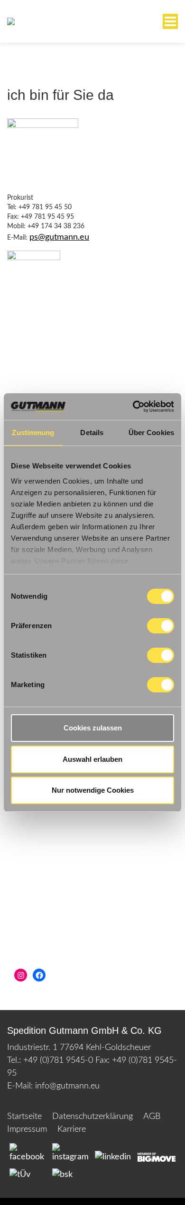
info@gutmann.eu (67, 1086)
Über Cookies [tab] (151, 432)
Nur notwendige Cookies (93, 790)
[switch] (160, 625)
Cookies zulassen (93, 728)
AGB (151, 1116)
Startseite (24, 1116)
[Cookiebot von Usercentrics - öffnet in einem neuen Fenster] (133, 406)
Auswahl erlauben (92, 759)
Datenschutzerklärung (92, 1116)
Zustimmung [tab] (33, 432)
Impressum (27, 1129)
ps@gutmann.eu (59, 237)
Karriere (71, 1129)
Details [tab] (91, 432)
